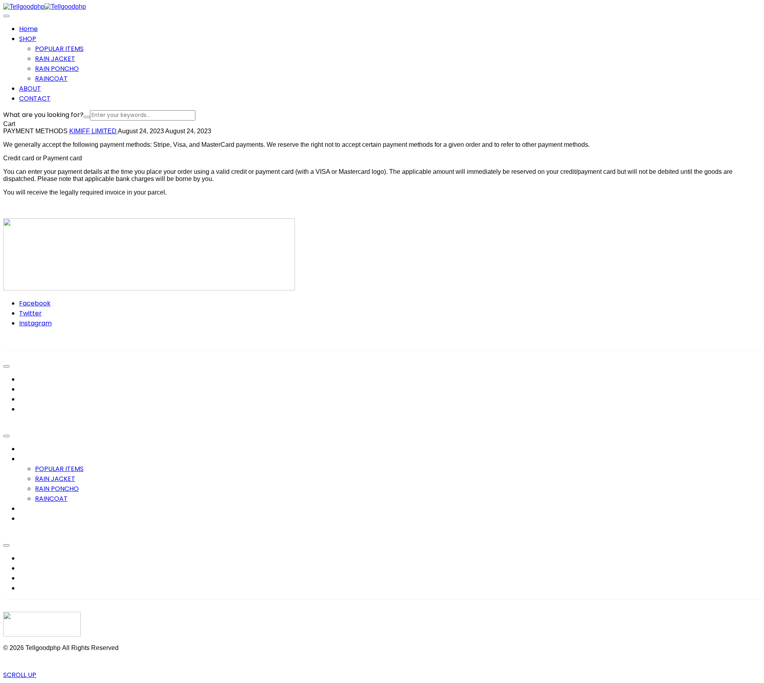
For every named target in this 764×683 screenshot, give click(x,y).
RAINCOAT (51, 78)
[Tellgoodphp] (24, 6)
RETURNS (33, 578)
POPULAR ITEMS (59, 48)
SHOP (27, 458)
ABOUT (30, 508)
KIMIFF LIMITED (93, 131)
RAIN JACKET (55, 58)
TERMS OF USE (41, 568)
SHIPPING (33, 588)
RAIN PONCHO (57, 68)
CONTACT (35, 518)
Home (28, 448)
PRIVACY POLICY (44, 558)
